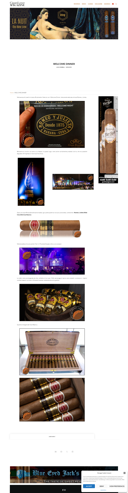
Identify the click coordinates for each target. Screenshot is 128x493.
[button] (124, 473)
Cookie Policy (103, 490)
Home (11, 92)
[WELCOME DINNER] (55, 452)
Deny (102, 486)
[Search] (116, 4)
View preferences (116, 486)
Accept (89, 486)
